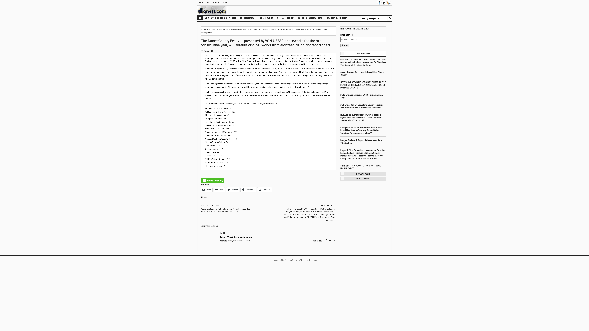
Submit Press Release (222, 3)
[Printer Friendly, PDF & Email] (212, 180)
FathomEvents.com (310, 18)
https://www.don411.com (239, 240)
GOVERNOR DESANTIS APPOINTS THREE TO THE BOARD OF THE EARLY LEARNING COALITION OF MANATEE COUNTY (363, 85)
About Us (288, 18)
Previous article (210, 205)
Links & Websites (268, 18)
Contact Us (204, 3)
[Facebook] (379, 2)
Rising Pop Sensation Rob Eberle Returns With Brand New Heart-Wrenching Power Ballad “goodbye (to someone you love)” (361, 130)
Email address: (346, 35)
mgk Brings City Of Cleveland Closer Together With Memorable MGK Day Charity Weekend (361, 106)
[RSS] (388, 2)
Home (213, 29)
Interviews (247, 18)
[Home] (200, 18)
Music (206, 197)
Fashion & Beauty (337, 18)
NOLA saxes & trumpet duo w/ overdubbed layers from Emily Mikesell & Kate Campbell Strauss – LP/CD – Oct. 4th (360, 117)
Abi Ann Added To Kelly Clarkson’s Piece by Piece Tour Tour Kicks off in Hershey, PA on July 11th (226, 210)
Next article (328, 205)
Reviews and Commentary (220, 18)
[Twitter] (384, 2)
